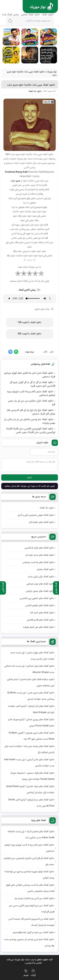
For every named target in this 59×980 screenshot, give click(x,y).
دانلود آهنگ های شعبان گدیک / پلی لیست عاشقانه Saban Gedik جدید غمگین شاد (31, 834)
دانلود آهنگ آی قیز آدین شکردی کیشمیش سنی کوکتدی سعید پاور (29, 861)
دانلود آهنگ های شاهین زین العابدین (37, 598)
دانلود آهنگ (47, 15)
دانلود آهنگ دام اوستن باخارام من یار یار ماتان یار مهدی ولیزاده (29, 421)
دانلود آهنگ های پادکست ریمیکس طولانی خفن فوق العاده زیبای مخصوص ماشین (30, 888)
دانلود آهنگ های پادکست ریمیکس (38, 562)
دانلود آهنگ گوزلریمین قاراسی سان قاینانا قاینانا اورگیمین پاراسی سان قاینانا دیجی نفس (30, 430)
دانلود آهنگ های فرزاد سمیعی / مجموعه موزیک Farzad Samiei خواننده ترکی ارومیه (32, 776)
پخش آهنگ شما (10, 15)
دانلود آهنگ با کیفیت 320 (29, 333)
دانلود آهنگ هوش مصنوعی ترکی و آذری (36, 515)
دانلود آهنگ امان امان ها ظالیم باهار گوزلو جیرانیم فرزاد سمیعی (29, 375)
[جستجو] (10, 21)
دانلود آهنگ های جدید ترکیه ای (40, 555)
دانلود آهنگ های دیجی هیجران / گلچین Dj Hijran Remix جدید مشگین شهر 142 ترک (31, 736)
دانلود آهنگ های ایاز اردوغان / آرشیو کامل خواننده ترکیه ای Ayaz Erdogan (31, 709)
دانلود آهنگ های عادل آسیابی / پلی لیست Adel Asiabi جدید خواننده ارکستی (29, 762)
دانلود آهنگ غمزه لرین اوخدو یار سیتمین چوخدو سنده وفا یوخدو (29, 942)
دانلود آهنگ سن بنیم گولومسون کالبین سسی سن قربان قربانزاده (31, 908)
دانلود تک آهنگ (35, 91)
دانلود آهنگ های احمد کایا (42, 612)
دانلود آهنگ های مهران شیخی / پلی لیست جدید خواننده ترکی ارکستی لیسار (32, 655)
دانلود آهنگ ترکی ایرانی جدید (41, 576)
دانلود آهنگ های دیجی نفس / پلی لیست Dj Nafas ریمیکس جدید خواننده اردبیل (30, 696)
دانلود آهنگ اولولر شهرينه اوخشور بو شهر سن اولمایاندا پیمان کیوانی (29, 874)
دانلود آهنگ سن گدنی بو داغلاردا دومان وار (34, 898)
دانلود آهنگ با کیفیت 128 (29, 322)
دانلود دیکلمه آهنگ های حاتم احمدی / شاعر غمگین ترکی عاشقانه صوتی (30, 682)
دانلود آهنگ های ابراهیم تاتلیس (39, 605)
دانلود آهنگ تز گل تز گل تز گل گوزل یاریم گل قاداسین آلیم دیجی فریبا (32, 384)
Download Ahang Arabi (16, 172)
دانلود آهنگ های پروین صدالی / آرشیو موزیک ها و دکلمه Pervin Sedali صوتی (31, 722)
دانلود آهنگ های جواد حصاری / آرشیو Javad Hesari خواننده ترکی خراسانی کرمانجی (30, 789)
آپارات (33, 975)
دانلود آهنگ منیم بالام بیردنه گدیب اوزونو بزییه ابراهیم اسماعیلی (31, 393)
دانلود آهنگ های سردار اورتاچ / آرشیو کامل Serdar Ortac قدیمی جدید (31, 803)
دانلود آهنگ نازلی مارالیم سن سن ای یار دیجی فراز (31, 402)
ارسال (29, 477)
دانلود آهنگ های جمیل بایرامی (40, 591)
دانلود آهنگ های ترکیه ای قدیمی (39, 548)
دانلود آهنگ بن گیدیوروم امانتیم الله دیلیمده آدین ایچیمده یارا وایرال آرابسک (31, 922)
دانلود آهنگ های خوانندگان (41, 522)
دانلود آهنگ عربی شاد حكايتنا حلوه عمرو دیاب (31, 85)
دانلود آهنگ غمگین (30, 15)
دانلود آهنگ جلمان (45, 569)
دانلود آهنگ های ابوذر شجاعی (40, 584)
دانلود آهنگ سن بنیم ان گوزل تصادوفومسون (33, 932)
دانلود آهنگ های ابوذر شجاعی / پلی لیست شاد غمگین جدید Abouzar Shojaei (29, 669)
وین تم (20, 963)
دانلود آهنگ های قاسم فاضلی (40, 620)
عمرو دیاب (15, 181)
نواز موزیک (52, 71)
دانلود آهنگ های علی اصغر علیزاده (38, 627)
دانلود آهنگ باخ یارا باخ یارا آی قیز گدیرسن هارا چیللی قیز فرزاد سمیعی (31, 412)
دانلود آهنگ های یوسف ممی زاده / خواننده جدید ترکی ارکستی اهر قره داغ (29, 749)
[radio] (41, 273)
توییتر (26, 975)
